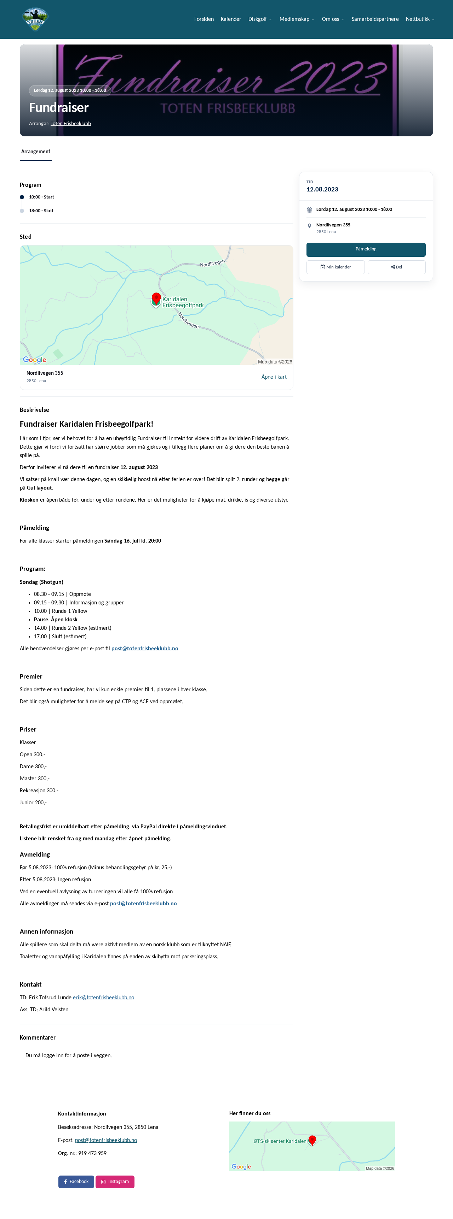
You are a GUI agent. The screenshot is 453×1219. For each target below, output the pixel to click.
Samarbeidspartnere (375, 19)
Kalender (231, 19)
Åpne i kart (274, 377)
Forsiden (204, 19)
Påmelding (366, 249)
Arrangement (35, 152)
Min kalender (338, 267)
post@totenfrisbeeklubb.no (106, 1140)
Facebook (79, 1181)
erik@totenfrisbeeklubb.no (103, 998)
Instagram (118, 1181)
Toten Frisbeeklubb (71, 123)
